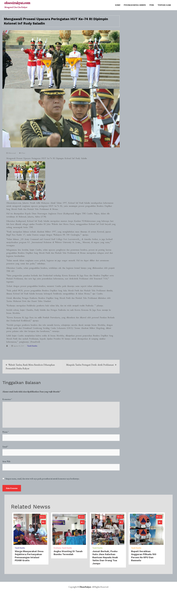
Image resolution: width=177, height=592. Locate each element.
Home (117, 5)
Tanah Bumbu (32, 346)
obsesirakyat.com (17, 3)
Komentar (7, 399)
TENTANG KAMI (164, 5)
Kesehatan (57, 548)
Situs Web (6, 461)
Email (5, 446)
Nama (5, 432)
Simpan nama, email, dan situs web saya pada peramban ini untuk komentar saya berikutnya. (42, 479)
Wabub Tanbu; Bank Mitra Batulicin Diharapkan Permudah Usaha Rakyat (30, 366)
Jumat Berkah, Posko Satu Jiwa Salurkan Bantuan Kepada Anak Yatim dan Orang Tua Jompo (105, 557)
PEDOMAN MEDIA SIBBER (135, 5)
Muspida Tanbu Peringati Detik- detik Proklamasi (90, 364)
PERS (151, 5)
